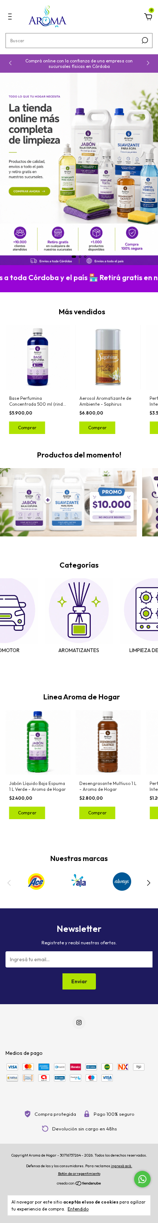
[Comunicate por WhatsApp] (142, 1179)
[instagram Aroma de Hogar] (79, 1022)
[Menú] (11, 18)
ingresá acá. (121, 1166)
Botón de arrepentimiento (79, 1173)
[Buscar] (144, 40)
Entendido (78, 1209)
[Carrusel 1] (79, 169)
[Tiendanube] (79, 1184)
